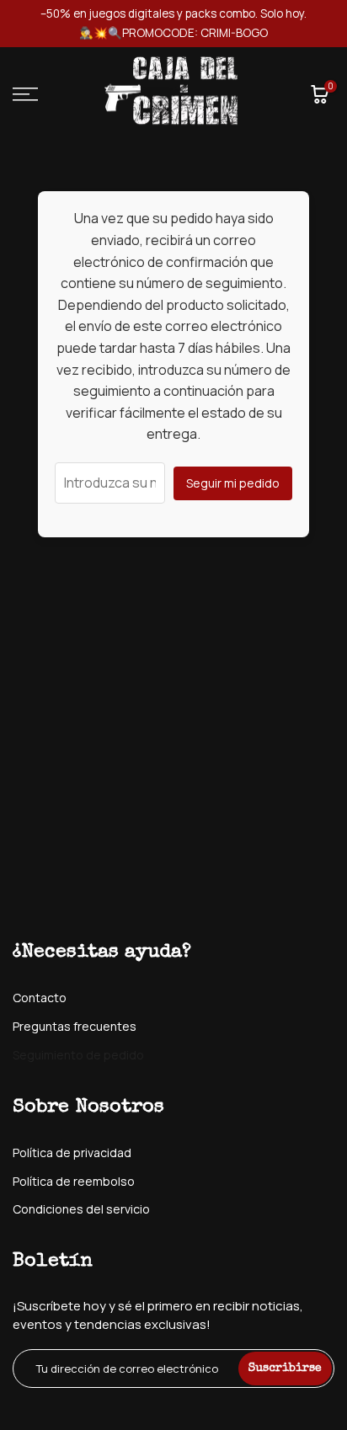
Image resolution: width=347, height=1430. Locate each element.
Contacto (40, 998)
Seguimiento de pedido (78, 1055)
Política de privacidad (72, 1153)
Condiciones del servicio (81, 1209)
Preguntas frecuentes (74, 1026)
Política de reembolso (74, 1181)
